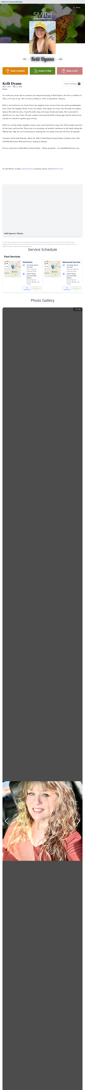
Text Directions (27, 288)
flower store (58, 168)
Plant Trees (36, 288)
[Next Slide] (78, 821)
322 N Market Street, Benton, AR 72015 (33, 282)
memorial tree (27, 168)
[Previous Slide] (6, 821)
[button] (12, 267)
